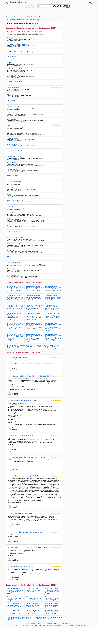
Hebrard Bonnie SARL (14, 169)
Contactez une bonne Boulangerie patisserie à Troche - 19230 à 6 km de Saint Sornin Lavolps (53, 298)
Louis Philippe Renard (14, 181)
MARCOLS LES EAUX (37, 457)
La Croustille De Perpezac (15, 150)
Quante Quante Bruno (20, 566)
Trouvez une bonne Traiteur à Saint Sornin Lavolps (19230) (33, 590)
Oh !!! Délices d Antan (14, 231)
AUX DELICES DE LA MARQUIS (17, 44)
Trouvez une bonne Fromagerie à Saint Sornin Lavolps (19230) (14, 605)
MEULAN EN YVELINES (41, 376)
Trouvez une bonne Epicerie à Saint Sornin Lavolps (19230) (14, 598)
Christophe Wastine (13, 163)
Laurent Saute (11, 212)
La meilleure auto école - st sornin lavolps (31, 626)
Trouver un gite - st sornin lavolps (68, 626)
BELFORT (26, 357)
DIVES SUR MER (36, 532)
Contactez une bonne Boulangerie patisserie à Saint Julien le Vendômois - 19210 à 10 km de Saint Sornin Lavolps (34, 337)
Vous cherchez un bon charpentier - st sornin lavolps (24, 625)
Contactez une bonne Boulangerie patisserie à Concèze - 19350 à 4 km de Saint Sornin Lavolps (15, 298)
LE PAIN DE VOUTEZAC (15, 81)
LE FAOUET (34, 400)
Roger (9, 256)
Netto (8, 225)
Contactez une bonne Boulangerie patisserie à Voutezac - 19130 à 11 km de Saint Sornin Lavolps (19, 346)
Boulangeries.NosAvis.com (19, 2)
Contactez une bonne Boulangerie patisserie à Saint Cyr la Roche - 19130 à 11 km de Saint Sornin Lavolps (48, 346)
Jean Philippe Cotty (13, 106)
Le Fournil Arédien (13, 112)
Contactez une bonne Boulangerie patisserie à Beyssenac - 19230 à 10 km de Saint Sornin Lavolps (15, 337)
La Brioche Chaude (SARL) (22, 476)
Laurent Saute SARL (13, 275)
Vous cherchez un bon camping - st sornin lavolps (51, 626)
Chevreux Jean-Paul (13, 87)
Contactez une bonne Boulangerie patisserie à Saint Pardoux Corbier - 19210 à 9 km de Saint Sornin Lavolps (15, 326)
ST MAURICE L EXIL (40, 548)
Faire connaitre (50, 623)
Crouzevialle (11, 100)
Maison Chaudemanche (21, 532)
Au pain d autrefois (13, 138)
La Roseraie (17, 357)
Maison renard (11, 250)
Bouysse (9, 62)
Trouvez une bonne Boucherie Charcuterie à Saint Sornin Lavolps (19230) (53, 591)
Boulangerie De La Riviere (15, 219)
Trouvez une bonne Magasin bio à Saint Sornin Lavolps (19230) (52, 598)
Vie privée (56, 623)
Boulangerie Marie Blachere (16, 244)
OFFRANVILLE (29, 435)
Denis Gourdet (11, 119)
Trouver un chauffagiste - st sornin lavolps (43, 625)
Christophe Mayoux (13, 56)
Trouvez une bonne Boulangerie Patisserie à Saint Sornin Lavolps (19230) (15, 591)
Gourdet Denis (11, 268)
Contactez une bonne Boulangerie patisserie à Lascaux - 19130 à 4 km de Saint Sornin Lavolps (53, 288)
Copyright (64, 623)
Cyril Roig (10, 206)
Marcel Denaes (12, 144)
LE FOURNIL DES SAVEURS (22, 548)
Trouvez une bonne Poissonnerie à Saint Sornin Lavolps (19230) (14, 612)
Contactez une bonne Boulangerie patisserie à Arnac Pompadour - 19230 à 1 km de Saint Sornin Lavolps (15, 289)
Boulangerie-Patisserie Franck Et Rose (19, 37)
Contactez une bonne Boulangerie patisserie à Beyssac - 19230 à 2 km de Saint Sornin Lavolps (34, 288)
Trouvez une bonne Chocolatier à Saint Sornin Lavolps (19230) (52, 605)
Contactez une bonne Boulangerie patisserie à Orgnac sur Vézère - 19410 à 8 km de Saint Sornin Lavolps (53, 306)
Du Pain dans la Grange (15, 156)
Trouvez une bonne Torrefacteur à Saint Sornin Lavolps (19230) (49, 617)
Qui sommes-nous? (26, 623)
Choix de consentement (71, 623)
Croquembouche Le (13, 262)
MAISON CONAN (19, 513)
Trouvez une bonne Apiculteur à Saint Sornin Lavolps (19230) (53, 612)
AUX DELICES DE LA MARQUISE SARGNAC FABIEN (24, 31)
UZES (31, 566)
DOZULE (29, 513)
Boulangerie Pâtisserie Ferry (22, 376)
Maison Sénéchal (12, 187)
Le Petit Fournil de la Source (16, 69)
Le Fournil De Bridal (13, 75)
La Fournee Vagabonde (20, 457)
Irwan (8, 125)
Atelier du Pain (18, 435)
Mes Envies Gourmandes (15, 200)
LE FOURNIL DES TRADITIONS (17, 50)
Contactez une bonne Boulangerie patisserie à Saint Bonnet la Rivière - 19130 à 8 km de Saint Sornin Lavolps (34, 316)
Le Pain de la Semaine (20, 400)
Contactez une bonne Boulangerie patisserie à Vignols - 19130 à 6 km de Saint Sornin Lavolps (34, 298)
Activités (30, 6)
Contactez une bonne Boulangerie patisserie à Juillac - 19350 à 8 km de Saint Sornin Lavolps (53, 316)
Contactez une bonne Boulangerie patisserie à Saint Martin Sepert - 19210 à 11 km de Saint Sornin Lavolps (53, 337)
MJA (8, 94)
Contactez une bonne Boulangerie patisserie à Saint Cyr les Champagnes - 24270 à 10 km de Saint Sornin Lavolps (53, 326)
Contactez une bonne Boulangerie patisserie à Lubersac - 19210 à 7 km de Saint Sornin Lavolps (15, 306)
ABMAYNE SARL (12, 175)
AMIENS (35, 476)
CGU (60, 623)
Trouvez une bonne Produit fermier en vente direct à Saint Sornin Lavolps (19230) (19, 618)
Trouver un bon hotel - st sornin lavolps (77, 625)
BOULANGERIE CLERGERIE (16, 237)
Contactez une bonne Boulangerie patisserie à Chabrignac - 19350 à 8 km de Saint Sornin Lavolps (15, 316)
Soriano (9, 194)
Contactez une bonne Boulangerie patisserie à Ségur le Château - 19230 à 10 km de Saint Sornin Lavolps (34, 326)
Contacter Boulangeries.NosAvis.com (38, 623)
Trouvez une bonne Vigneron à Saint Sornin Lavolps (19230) (34, 605)
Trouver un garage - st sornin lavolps (60, 625)
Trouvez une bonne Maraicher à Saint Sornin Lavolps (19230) (34, 612)
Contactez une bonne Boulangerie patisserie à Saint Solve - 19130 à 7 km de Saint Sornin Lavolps (34, 306)
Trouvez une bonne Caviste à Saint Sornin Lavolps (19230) (33, 598)
